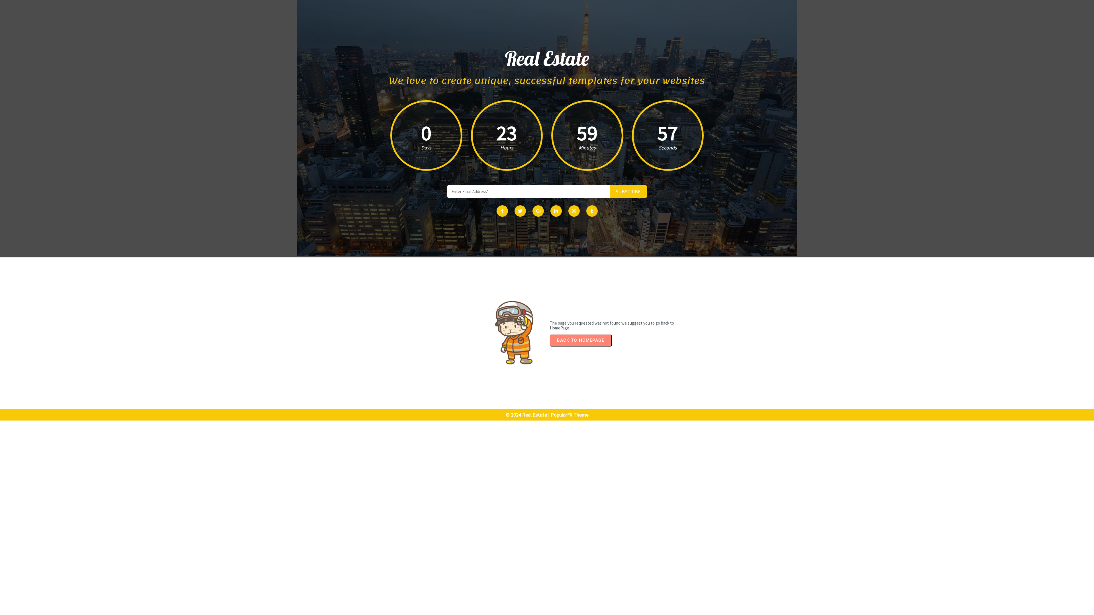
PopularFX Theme (570, 414)
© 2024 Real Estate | (528, 414)
